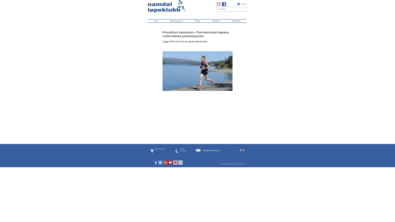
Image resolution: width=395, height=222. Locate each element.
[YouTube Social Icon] (170, 163)
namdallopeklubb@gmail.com (211, 150)
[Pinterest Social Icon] (175, 163)
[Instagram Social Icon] (180, 163)
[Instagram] (219, 4)
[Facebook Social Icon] (155, 163)
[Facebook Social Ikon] (224, 4)
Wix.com (244, 164)
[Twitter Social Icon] (160, 163)
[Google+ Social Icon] (165, 163)
